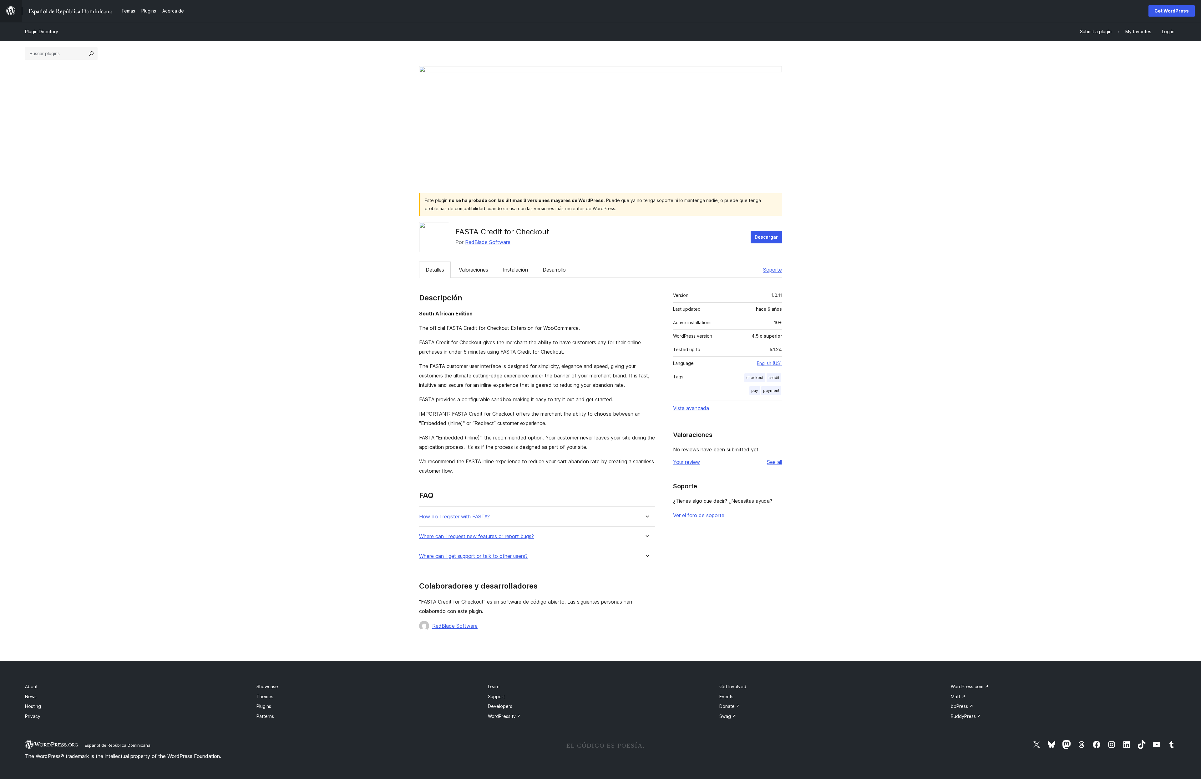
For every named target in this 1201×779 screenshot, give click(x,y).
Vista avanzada (691, 408)
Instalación (515, 270)
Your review (686, 462)
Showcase (267, 686)
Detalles (435, 270)
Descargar (766, 237)
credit (773, 377)
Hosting (33, 706)
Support (496, 696)
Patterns (265, 716)
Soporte (772, 270)
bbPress (962, 706)
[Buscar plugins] (91, 53)
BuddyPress (966, 716)
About (31, 686)
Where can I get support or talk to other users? (473, 556)
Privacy (32, 716)
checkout (754, 377)
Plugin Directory (41, 31)
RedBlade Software (487, 242)
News (31, 696)
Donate (729, 706)
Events (726, 696)
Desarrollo (554, 270)
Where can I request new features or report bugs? (476, 536)
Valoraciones (473, 270)
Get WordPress (1171, 10)
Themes (264, 696)
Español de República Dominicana (117, 745)
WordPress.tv (504, 716)
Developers (500, 706)
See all (774, 462)
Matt (958, 696)
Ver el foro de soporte (698, 515)
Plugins (263, 706)
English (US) (769, 363)
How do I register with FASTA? (454, 517)
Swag (727, 716)
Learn (493, 686)
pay (754, 390)
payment (771, 390)
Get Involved (732, 686)
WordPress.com (970, 686)
